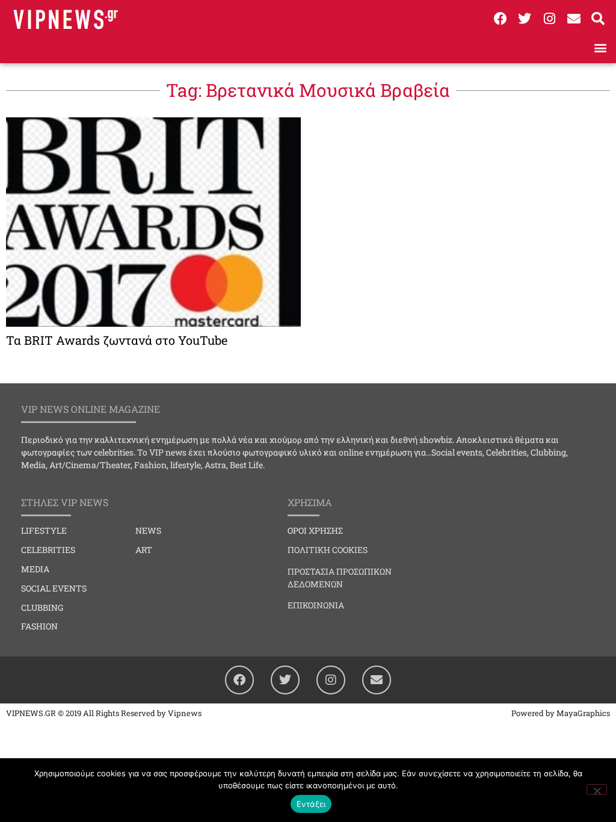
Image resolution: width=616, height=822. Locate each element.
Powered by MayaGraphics (560, 713)
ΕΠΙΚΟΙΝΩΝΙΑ (316, 605)
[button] (600, 47)
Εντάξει (311, 804)
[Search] (598, 19)
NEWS (148, 530)
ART (143, 549)
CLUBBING (42, 607)
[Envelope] (574, 19)
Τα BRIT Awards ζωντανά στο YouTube (116, 340)
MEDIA (35, 569)
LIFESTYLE (44, 530)
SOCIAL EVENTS (54, 588)
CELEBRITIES (48, 549)
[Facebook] (500, 19)
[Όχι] (597, 789)
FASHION (39, 626)
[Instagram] (549, 19)
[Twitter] (525, 19)
